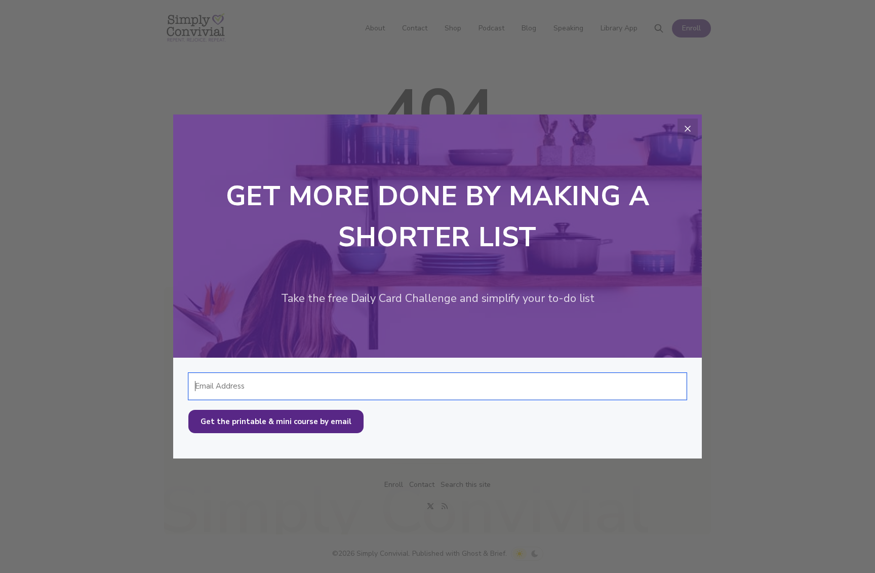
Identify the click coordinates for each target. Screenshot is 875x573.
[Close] (688, 129)
